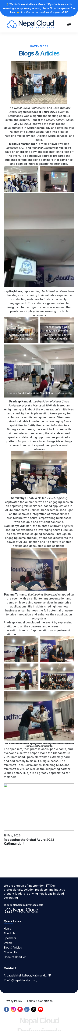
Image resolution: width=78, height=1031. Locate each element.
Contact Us (10, 952)
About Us (9, 933)
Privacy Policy (13, 1000)
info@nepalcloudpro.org (22, 980)
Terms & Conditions (40, 1000)
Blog (43, 46)
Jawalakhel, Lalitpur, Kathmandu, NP (29, 975)
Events (8, 942)
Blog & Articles (13, 947)
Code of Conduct (15, 957)
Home (34, 46)
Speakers (10, 938)
